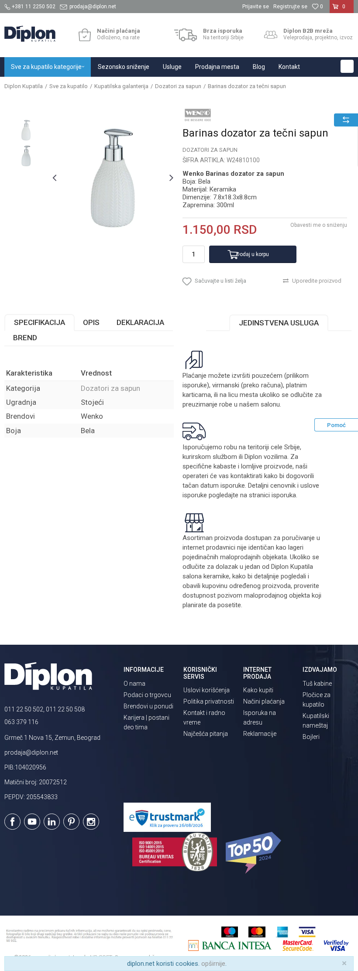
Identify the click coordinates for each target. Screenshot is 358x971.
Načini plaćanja (264, 701)
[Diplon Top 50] (255, 853)
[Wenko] (197, 115)
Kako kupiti (258, 690)
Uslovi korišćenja (206, 690)
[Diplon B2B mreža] (270, 34)
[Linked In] (52, 822)
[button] (347, 66)
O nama (134, 683)
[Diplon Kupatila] (29, 34)
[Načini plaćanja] (84, 34)
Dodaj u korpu (252, 254)
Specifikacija (39, 322)
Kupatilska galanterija (121, 86)
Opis (91, 322)
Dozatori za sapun (178, 86)
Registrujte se (290, 6)
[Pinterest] (71, 822)
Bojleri (311, 736)
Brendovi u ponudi (148, 706)
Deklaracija (140, 322)
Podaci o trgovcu (147, 694)
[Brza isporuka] (185, 34)
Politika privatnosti (208, 701)
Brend (25, 337)
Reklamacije (259, 733)
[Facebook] (12, 822)
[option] (26, 130)
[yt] (32, 822)
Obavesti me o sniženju (318, 225)
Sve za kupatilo (68, 86)
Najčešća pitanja (205, 733)
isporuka (284, 495)
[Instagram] (91, 822)
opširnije (213, 964)
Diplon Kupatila (23, 86)
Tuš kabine (317, 683)
